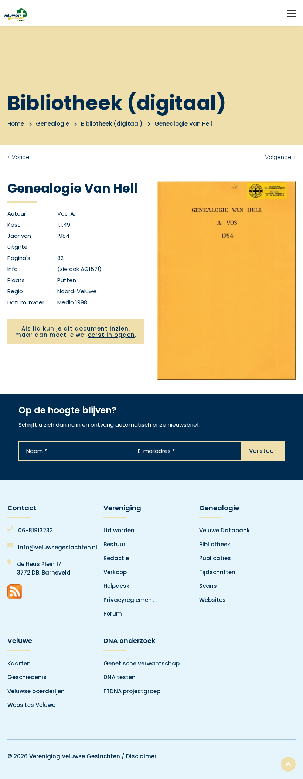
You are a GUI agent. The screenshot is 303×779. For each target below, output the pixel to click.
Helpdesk (116, 586)
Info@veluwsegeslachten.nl (57, 547)
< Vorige (18, 157)
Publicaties (215, 558)
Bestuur (114, 544)
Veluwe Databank (224, 530)
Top (288, 764)
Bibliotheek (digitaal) (112, 124)
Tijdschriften (217, 572)
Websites (212, 600)
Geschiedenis (27, 677)
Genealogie (52, 124)
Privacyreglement (128, 600)
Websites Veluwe (31, 705)
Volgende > (280, 157)
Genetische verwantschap (141, 663)
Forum (112, 613)
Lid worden (119, 530)
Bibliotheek (214, 544)
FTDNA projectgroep (131, 691)
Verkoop (115, 572)
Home (15, 124)
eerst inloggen (111, 335)
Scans (208, 586)
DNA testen (119, 677)
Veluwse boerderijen (36, 691)
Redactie (116, 558)
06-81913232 (35, 530)
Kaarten (19, 663)
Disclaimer (141, 756)
